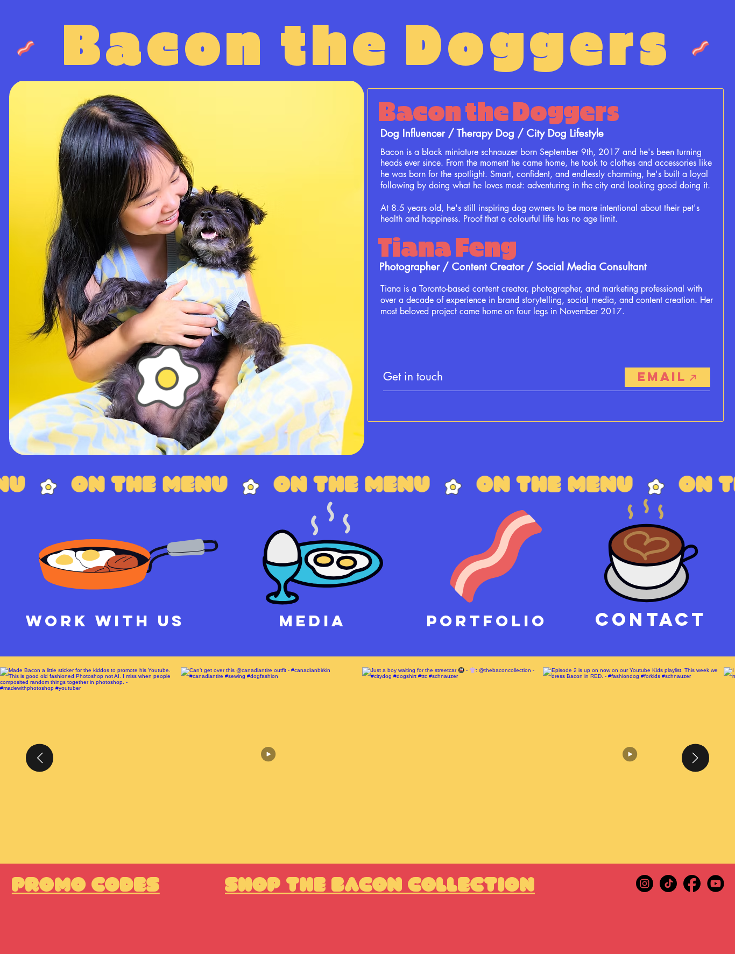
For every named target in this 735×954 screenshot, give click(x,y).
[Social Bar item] (715, 883)
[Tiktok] (668, 883)
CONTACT (650, 619)
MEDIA (312, 621)
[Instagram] (644, 883)
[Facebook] (692, 883)
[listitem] (452, 757)
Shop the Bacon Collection (380, 886)
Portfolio (486, 621)
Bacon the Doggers (367, 47)
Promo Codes (86, 886)
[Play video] (271, 757)
